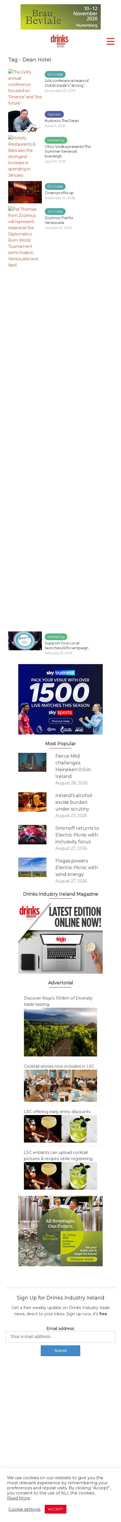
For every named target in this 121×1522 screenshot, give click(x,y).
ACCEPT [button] (55, 1509)
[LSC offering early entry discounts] (60, 1128)
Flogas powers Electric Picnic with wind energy (76, 867)
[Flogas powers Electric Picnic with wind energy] (36, 867)
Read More (18, 1498)
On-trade (55, 74)
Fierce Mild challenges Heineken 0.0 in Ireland (73, 766)
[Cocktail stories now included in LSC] (60, 1085)
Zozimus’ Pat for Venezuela (59, 220)
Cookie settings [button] (24, 1509)
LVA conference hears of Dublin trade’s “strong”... (67, 83)
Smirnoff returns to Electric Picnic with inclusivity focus (77, 834)
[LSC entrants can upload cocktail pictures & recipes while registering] (60, 1175)
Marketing (56, 140)
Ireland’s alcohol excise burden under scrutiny (73, 802)
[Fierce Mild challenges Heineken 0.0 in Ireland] (36, 762)
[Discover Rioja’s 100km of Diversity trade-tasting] (60, 1031)
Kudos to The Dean (62, 120)
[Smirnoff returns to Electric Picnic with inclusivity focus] (36, 834)
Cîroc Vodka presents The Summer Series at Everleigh (68, 151)
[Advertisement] (60, 1429)
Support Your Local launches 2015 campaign (66, 645)
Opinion (54, 114)
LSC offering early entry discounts (57, 1111)
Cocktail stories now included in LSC (59, 1066)
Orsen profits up (59, 192)
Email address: (60, 1328)
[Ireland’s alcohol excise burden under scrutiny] (36, 802)
